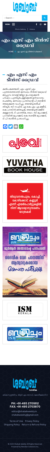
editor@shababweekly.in (24, 411)
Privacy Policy (32, 421)
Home (11, 52)
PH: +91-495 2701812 (25, 403)
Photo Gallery (20, 29)
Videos (32, 29)
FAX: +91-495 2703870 (25, 406)
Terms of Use (16, 421)
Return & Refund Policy (34, 424)
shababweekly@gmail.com (25, 415)
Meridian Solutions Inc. (30, 446)
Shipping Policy (12, 424)
